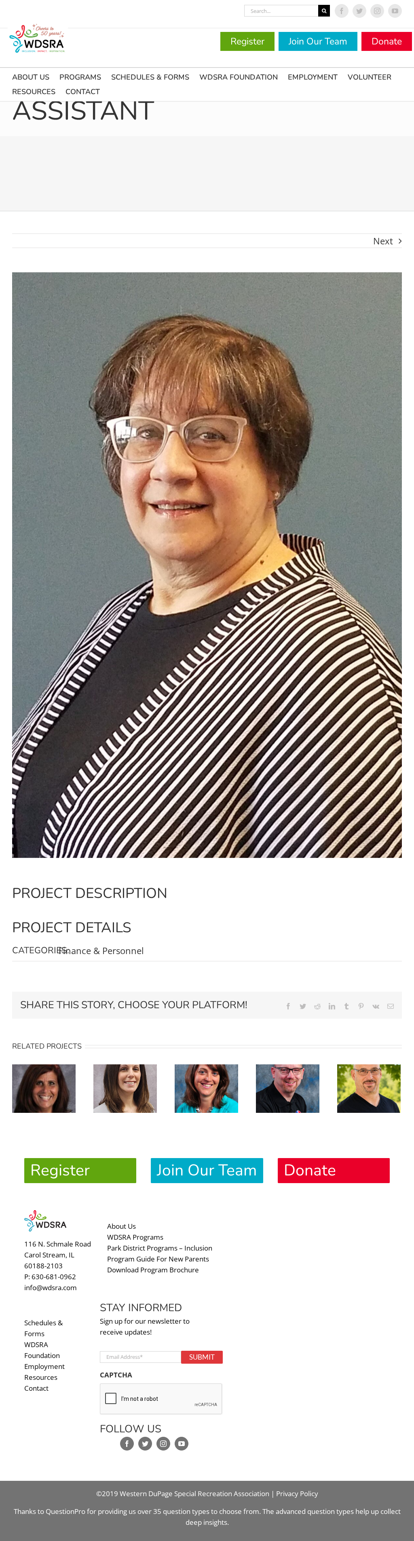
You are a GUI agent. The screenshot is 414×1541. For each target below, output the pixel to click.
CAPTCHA (116, 1375)
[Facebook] (127, 1444)
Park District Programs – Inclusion (159, 1248)
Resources (40, 1377)
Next (383, 241)
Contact (36, 1388)
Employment (44, 1366)
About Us (121, 1226)
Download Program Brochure (153, 1269)
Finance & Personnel (101, 950)
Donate (387, 41)
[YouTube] (181, 1444)
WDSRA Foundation (42, 1350)
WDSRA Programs (135, 1237)
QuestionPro (65, 1511)
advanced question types (315, 1511)
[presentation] (161, 1399)
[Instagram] (163, 1444)
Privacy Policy (297, 1493)
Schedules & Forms (43, 1328)
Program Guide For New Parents (158, 1258)
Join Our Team (318, 41)
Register (247, 41)
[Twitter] (145, 1444)
